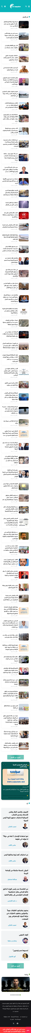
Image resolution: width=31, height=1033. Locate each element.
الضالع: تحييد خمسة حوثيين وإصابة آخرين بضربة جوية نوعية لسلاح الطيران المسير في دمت (10, 433)
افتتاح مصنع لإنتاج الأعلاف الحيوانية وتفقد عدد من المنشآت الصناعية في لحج (11, 105)
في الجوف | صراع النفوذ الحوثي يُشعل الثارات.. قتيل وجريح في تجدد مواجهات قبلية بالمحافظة (10, 345)
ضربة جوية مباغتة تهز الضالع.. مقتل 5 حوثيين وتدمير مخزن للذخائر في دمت (10, 23)
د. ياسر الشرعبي (12, 900)
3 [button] (24, 795)
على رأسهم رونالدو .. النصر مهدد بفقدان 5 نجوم (15, 989)
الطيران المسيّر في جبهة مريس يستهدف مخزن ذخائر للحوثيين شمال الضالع (10, 485)
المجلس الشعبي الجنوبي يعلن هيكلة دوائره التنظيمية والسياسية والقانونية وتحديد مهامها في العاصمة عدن (10, 521)
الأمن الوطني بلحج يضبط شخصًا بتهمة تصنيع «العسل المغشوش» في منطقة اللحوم (10, 597)
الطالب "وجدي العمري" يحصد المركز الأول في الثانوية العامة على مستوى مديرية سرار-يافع (10, 561)
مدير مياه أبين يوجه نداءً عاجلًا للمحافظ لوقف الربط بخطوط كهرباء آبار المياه (11, 733)
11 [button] (14, 795)
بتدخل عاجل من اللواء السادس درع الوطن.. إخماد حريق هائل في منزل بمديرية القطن (10, 285)
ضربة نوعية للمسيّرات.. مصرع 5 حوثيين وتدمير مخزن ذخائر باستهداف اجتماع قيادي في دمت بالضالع (10, 409)
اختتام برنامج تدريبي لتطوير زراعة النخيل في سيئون (11, 384)
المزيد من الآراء (15, 965)
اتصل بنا (12, 1019)
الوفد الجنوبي (23, 934)
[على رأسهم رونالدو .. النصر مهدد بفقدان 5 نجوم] (15, 984)
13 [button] (11, 795)
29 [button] (10, 797)
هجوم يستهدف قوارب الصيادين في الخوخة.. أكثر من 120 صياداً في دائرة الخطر (10, 93)
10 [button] (15, 795)
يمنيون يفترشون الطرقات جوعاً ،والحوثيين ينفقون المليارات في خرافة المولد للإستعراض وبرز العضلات (17, 914)
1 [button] (27, 795)
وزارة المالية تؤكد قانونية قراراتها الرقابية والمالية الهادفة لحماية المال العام (10, 237)
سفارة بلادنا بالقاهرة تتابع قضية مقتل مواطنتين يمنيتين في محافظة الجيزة (10, 310)
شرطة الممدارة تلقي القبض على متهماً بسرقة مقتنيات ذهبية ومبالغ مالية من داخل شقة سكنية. (11, 396)
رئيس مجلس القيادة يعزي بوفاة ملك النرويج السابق (10, 586)
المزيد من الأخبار (15, 757)
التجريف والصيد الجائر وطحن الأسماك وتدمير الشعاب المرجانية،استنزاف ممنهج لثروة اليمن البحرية (15, 816)
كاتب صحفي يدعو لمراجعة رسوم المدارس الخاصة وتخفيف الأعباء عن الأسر (10, 130)
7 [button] (19, 795)
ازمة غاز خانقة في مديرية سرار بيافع (11, 422)
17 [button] (6, 795)
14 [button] (10, 795)
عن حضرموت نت (23, 1016)
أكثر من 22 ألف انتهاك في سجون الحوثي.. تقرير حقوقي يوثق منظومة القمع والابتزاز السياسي (11, 371)
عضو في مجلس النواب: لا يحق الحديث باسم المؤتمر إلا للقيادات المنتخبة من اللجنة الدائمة (10, 574)
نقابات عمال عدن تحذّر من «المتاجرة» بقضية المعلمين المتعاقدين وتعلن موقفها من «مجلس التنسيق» (11, 549)
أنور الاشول (12, 956)
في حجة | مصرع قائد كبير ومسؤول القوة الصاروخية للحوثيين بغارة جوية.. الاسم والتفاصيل (11, 272)
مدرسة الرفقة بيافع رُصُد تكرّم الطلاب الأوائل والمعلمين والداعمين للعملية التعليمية (10, 509)
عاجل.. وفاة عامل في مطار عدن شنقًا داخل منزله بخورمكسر (10, 636)
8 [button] (18, 795)
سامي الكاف (12, 845)
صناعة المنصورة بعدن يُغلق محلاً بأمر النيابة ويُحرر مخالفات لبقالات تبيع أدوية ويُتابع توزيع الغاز (10, 694)
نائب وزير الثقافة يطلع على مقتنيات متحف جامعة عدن (11, 46)
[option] (15, 781)
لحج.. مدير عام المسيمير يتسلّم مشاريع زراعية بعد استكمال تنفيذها (10, 682)
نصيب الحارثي (12, 826)
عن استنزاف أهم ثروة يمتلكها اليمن (16, 854)
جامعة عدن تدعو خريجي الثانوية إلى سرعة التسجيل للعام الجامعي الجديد (10, 181)
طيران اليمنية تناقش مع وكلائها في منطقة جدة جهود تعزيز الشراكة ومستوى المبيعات (10, 647)
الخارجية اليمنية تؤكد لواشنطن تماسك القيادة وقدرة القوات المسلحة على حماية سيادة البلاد (10, 670)
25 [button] (15, 797)
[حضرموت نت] (15, 6)
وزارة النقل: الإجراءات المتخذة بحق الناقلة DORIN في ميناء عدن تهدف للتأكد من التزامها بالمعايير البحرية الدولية (11, 610)
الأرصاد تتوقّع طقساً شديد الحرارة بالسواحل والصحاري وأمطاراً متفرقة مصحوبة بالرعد (10, 192)
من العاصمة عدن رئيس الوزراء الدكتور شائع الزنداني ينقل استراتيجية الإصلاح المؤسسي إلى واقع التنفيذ (15, 891)
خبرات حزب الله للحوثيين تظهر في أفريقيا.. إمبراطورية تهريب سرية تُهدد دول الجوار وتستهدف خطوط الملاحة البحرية (10, 719)
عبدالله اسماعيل (12, 879)
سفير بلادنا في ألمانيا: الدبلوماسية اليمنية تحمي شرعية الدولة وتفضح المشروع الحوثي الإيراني (10, 473)
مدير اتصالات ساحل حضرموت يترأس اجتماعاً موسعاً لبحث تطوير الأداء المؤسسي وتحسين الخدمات (10, 143)
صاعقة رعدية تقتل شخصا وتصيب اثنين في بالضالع (12, 203)
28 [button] (11, 797)
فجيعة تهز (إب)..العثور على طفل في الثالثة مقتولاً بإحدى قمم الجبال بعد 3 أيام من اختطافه (11, 459)
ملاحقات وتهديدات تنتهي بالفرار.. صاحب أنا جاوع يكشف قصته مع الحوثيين (10, 57)
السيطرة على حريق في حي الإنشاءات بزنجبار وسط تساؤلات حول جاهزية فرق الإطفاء (10, 333)
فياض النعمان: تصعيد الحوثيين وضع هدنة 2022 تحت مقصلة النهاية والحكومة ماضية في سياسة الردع (10, 80)
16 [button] (7, 795)
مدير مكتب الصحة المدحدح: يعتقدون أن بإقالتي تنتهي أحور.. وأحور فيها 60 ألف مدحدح (10, 169)
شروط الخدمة (18, 1019)
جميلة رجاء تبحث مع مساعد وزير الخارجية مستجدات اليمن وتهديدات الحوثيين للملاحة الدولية (10, 445)
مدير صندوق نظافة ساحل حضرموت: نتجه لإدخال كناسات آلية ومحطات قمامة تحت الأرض (10, 248)
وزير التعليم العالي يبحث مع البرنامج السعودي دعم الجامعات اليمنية (15, 790)
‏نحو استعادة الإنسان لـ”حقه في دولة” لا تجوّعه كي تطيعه (15, 837)
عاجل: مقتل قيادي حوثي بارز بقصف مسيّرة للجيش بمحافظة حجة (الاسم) (10, 214)
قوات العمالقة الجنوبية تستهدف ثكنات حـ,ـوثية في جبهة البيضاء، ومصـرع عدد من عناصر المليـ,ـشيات (10, 358)
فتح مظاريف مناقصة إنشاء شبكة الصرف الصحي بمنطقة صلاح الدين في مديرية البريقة (11, 745)
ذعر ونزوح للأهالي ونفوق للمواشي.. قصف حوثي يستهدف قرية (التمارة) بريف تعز (10, 497)
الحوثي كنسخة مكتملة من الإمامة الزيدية (16, 871)
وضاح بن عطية (12, 940)
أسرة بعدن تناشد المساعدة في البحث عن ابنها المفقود (10, 68)
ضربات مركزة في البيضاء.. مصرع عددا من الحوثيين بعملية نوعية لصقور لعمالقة (10, 322)
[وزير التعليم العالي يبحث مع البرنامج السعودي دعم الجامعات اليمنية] (15, 777)
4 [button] (23, 795)
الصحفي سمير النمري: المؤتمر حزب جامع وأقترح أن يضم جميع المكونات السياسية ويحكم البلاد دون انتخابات (10, 623)
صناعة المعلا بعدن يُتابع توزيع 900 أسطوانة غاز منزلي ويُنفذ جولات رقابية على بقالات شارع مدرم (10, 117)
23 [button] (18, 797)
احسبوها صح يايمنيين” (20, 950)
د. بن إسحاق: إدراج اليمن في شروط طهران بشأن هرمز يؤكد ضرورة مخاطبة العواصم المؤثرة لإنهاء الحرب (10, 535)
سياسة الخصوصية (15, 1016)
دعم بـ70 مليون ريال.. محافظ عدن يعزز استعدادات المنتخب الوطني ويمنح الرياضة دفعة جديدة (11, 156)
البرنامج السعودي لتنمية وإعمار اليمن (20, 765)
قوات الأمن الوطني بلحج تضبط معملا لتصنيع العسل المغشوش (10, 226)
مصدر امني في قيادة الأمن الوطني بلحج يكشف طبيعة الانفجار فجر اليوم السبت (11, 35)
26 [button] (14, 797)
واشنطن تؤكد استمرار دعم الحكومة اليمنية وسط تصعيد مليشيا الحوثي (11, 260)
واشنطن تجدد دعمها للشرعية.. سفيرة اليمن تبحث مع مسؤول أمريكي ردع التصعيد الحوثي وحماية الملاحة (10, 298)
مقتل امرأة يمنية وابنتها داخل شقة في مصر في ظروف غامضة (11, 658)
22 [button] (19, 797)
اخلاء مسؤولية (7, 1016)
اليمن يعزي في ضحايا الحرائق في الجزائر (11, 706)
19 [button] (3, 795)
